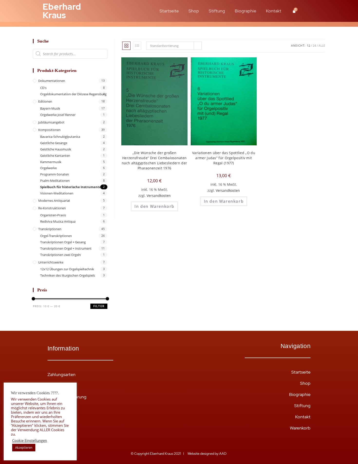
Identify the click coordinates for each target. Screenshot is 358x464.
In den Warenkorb (154, 206)
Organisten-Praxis (53, 215)
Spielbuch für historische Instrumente (70, 187)
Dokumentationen (51, 81)
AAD (223, 453)
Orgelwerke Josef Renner (57, 115)
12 (308, 46)
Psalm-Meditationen (55, 180)
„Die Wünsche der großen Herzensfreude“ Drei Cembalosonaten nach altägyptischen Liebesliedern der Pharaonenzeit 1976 (154, 160)
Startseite (169, 11)
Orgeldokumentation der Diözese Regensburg (73, 94)
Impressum (57, 419)
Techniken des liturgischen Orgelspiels (67, 275)
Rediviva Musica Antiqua (57, 221)
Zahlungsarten (61, 374)
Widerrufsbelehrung (66, 397)
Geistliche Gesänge (53, 143)
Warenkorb (300, 428)
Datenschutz (59, 430)
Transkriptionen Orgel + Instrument (66, 248)
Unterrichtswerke (50, 262)
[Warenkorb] (294, 11)
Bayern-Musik (50, 108)
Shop (193, 11)
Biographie (245, 11)
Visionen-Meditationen (56, 193)
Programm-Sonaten (54, 174)
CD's (43, 88)
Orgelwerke (48, 168)
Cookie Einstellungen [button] (29, 440)
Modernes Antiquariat (54, 200)
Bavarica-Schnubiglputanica (60, 136)
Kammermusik (50, 162)
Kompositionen (49, 130)
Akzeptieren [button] (23, 447)
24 (314, 46)
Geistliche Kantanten (55, 155)
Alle (322, 46)
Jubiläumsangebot (51, 122)
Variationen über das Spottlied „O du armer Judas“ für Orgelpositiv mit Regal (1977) (223, 157)
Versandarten (60, 385)
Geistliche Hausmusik (55, 149)
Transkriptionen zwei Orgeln (60, 255)
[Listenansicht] (137, 46)
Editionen (45, 101)
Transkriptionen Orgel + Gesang (63, 242)
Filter (98, 306)
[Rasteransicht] (126, 46)
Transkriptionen (49, 229)
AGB (52, 408)
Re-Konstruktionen (52, 208)
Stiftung (217, 11)
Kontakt (273, 11)
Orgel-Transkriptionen (56, 236)
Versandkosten (159, 195)
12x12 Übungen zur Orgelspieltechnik (67, 269)
